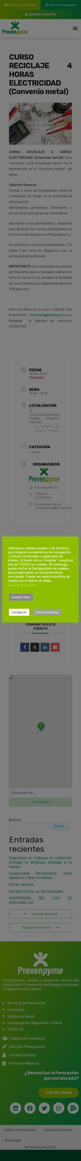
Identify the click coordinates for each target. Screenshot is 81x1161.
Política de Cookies (22, 585)
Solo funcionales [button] (46, 612)
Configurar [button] (19, 612)
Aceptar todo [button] (21, 597)
